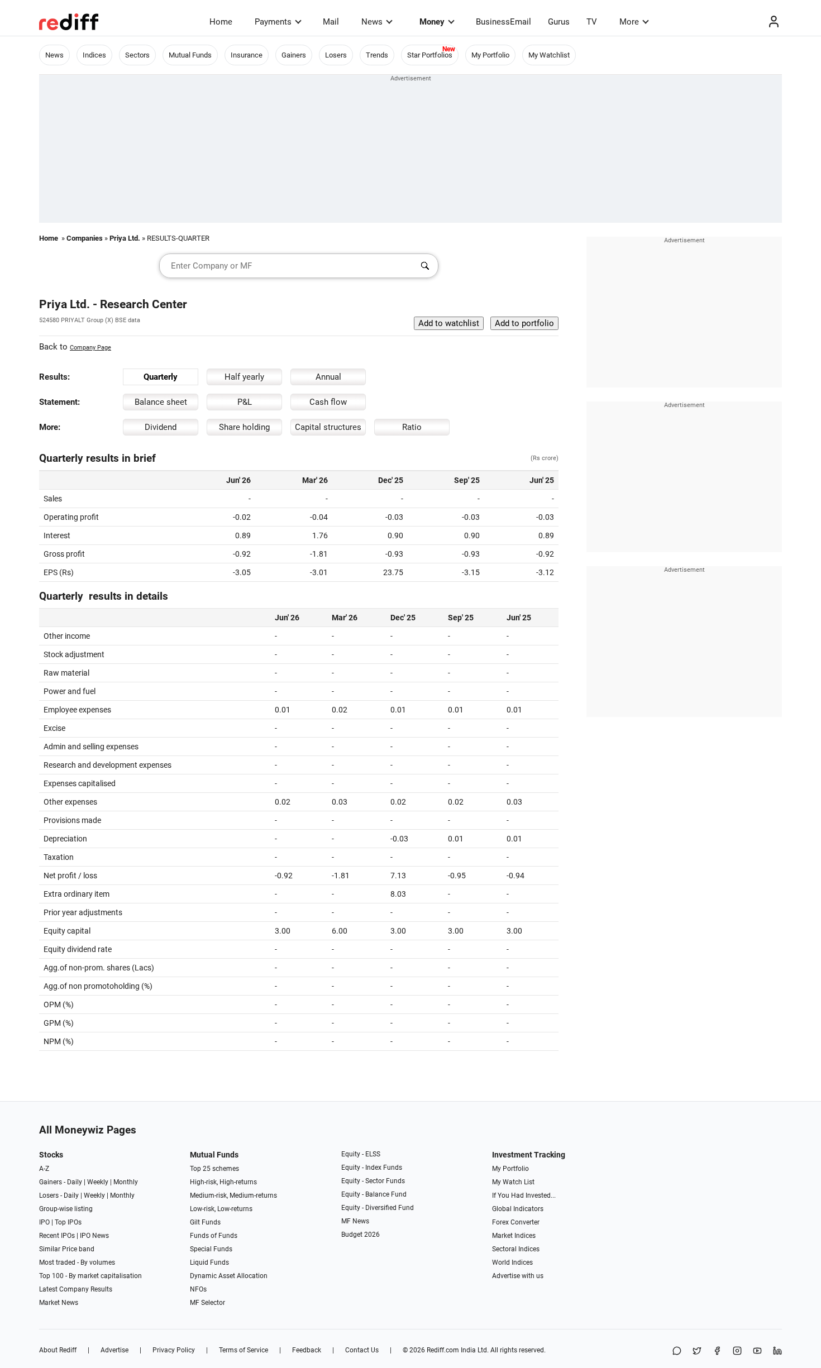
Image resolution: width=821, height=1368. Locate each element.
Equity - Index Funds (371, 1167)
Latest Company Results (75, 1289)
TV (591, 22)
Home (220, 22)
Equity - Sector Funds (373, 1181)
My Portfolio (490, 55)
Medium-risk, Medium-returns (233, 1195)
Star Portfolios (429, 55)
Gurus (559, 22)
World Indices (512, 1262)
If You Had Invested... (524, 1195)
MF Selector (207, 1303)
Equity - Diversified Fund (377, 1208)
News (372, 22)
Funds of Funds (213, 1236)
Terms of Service (243, 1350)
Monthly (125, 1182)
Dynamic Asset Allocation (229, 1276)
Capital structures (328, 427)
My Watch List (513, 1182)
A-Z (44, 1169)
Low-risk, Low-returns (221, 1209)
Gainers (293, 55)
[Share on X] (697, 1351)
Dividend (160, 427)
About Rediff (58, 1350)
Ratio (412, 427)
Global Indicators (517, 1209)
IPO (44, 1222)
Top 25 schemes (214, 1169)
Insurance (246, 55)
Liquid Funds (209, 1262)
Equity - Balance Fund (374, 1194)
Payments (273, 22)
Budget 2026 (360, 1234)
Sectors (137, 55)
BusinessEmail (503, 22)
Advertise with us (517, 1276)
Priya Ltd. (124, 238)
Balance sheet (161, 402)
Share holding (244, 427)
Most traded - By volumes (77, 1262)
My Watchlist (549, 55)
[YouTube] (757, 1351)
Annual (328, 377)
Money (432, 22)
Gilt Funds (205, 1222)
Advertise (114, 1350)
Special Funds (211, 1249)
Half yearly (244, 377)
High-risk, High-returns (223, 1182)
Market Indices (514, 1236)
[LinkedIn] (777, 1351)
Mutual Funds (190, 55)
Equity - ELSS (360, 1154)
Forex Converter (516, 1222)
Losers (336, 55)
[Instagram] (737, 1351)
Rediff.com (443, 1350)
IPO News (94, 1236)
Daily (74, 1182)
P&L (244, 402)
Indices (94, 55)
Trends (377, 55)
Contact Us (362, 1350)
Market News (58, 1303)
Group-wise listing (66, 1209)
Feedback (306, 1350)
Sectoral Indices (516, 1249)
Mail (331, 22)
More (629, 22)
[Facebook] (717, 1351)
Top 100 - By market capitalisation (90, 1276)
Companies (84, 238)
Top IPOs (68, 1222)
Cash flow (328, 402)
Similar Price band (66, 1249)
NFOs (198, 1289)
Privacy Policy (173, 1350)
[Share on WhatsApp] (676, 1351)
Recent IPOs (57, 1236)
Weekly (97, 1182)
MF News (355, 1221)
